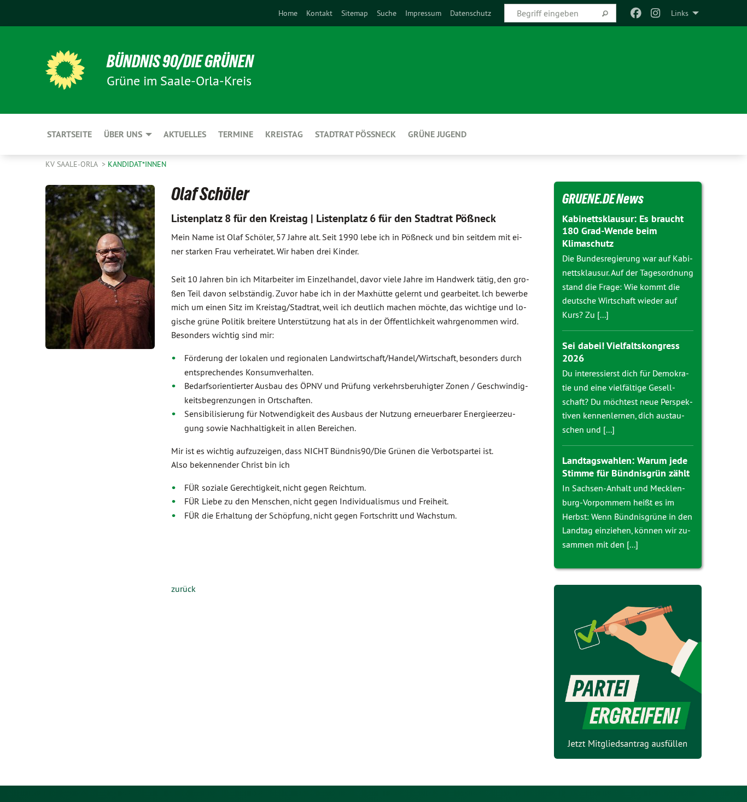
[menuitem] (287, 13)
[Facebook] (636, 13)
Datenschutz (470, 13)
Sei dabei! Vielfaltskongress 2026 (621, 351)
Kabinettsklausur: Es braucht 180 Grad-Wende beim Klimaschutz (623, 230)
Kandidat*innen (137, 164)
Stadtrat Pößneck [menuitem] (355, 134)
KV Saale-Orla (72, 164)
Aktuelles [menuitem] (185, 134)
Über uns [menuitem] (123, 134)
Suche (386, 13)
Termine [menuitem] (235, 134)
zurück (183, 588)
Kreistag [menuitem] (284, 134)
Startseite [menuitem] (69, 134)
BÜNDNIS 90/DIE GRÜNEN (180, 61)
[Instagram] (656, 13)
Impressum (423, 13)
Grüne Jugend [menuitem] (437, 134)
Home (287, 13)
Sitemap (354, 13)
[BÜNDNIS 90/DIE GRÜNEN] (65, 70)
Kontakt (319, 13)
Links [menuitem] (679, 13)
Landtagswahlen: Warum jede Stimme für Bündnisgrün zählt (626, 466)
